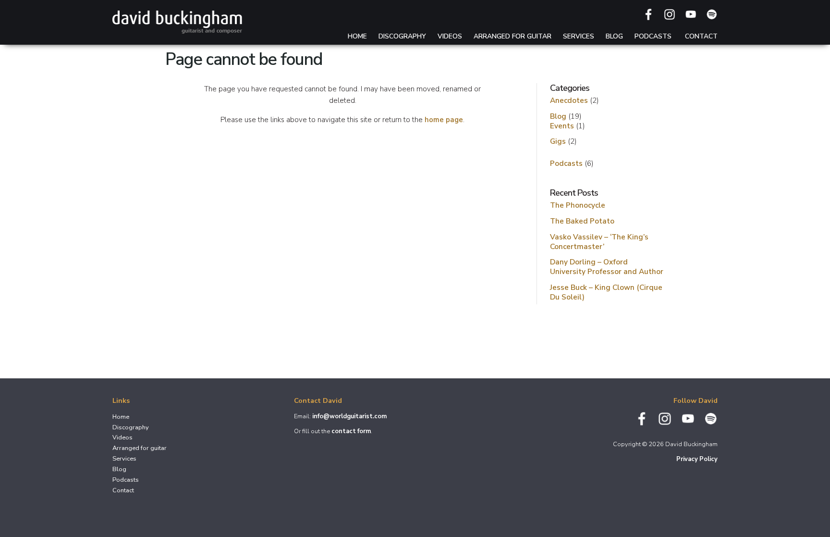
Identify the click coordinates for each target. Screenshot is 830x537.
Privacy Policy (697, 459)
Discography (402, 36)
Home (357, 36)
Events (562, 126)
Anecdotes (569, 100)
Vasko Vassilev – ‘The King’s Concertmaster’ (599, 241)
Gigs (558, 141)
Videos (450, 36)
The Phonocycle (577, 205)
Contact (701, 36)
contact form (351, 431)
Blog (614, 36)
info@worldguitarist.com (349, 416)
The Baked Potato (582, 221)
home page (444, 120)
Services (578, 36)
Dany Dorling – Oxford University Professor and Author (606, 266)
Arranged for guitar (512, 36)
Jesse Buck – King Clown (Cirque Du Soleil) (606, 292)
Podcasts (653, 36)
